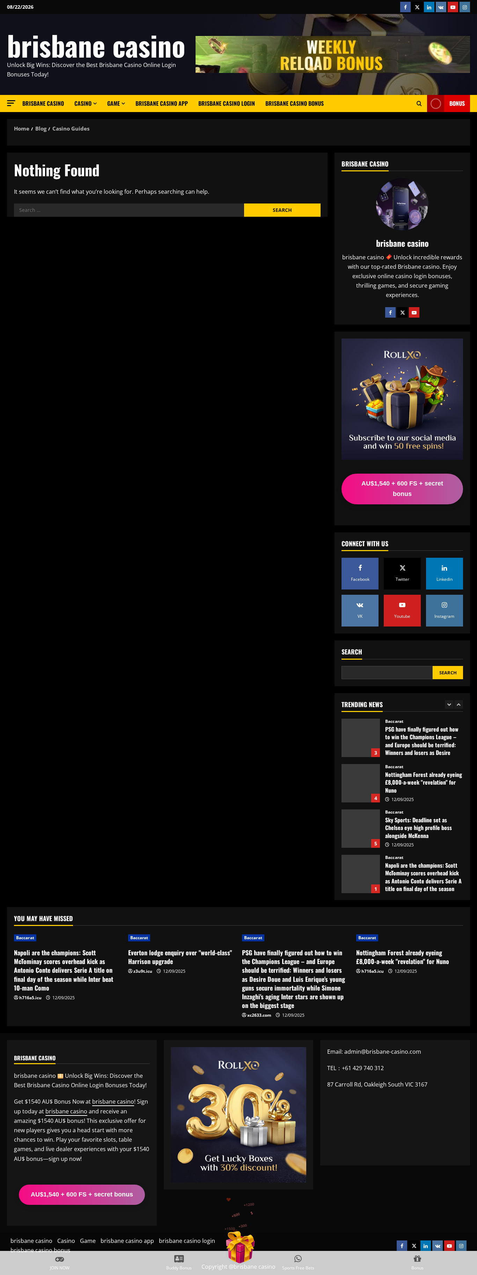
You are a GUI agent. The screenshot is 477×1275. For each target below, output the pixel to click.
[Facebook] (390, 312)
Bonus (457, 103)
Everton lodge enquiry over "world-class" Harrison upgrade (361, 874)
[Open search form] (419, 103)
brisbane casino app (161, 103)
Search (352, 651)
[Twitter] (402, 312)
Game (113, 103)
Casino (82, 103)
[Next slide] (458, 704)
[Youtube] (414, 312)
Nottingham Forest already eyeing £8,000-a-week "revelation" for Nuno (361, 738)
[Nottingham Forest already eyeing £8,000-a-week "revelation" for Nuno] (409, 938)
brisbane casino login (226, 103)
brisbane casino (96, 45)
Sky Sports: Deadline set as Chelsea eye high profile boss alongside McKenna (361, 783)
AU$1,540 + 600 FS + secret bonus (402, 488)
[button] (11, 103)
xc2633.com (259, 1015)
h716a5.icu (30, 998)
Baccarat (394, 721)
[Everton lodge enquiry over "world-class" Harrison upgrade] (181, 938)
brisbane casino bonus (294, 103)
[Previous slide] (449, 704)
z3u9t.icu (142, 971)
